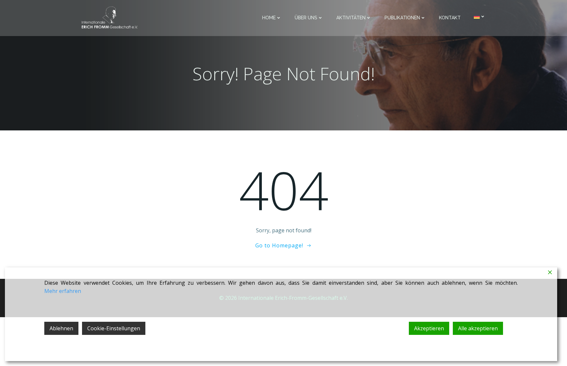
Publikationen (402, 17)
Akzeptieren (429, 328)
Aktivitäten (351, 17)
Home (269, 17)
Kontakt (450, 17)
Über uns (306, 17)
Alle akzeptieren (478, 328)
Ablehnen (61, 328)
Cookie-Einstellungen (113, 328)
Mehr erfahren (62, 291)
